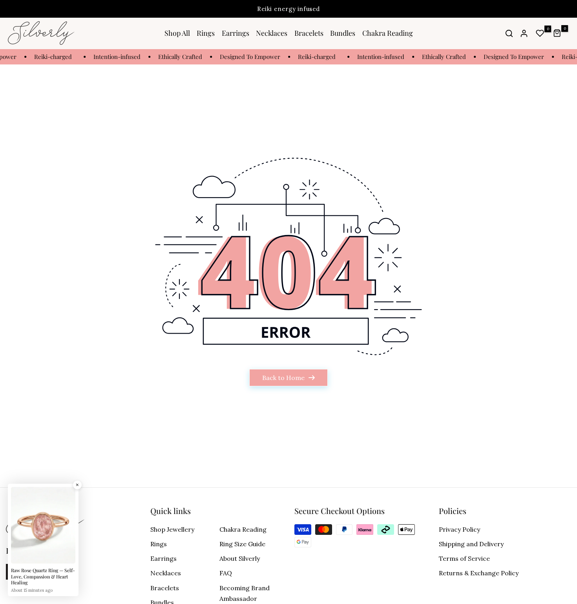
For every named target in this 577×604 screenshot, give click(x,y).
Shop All (177, 33)
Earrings (235, 33)
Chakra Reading (387, 33)
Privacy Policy (459, 529)
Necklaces (271, 33)
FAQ (225, 573)
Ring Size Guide (242, 544)
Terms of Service (464, 558)
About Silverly (239, 558)
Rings (206, 33)
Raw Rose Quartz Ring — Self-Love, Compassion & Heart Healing (43, 576)
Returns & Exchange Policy (479, 573)
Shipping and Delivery (471, 544)
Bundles (342, 33)
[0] (540, 33)
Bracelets (308, 33)
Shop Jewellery (172, 529)
